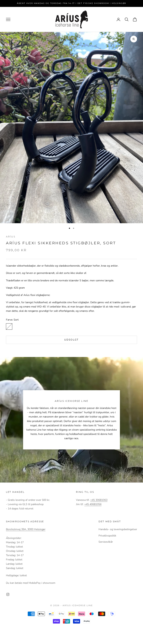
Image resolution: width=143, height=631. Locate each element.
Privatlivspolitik (107, 535)
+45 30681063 (98, 500)
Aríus (10, 236)
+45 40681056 (92, 504)
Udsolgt (71, 339)
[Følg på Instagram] (8, 594)
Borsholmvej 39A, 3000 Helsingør (25, 529)
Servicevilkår (105, 542)
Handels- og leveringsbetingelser (117, 529)
